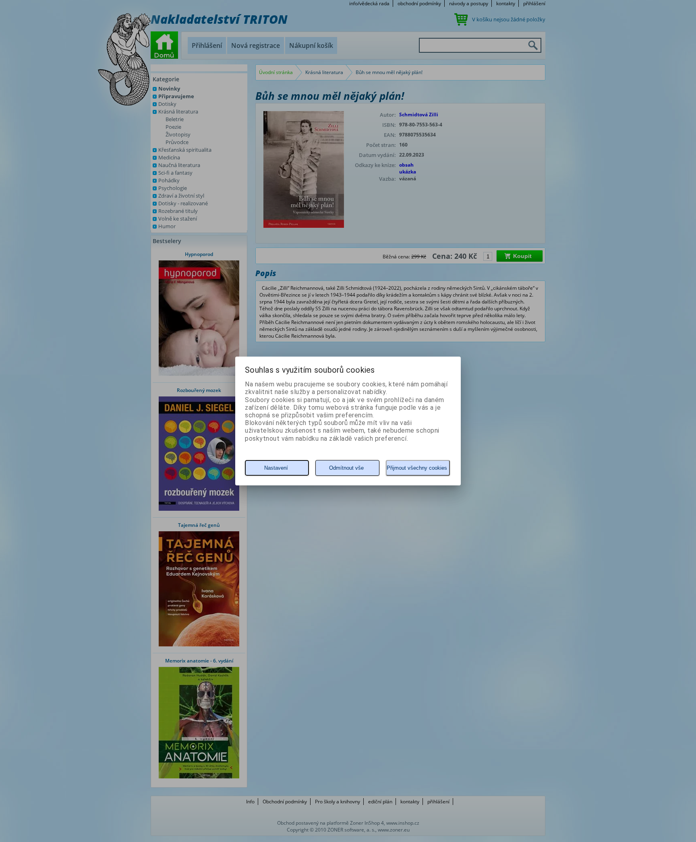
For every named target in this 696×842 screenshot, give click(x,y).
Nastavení (276, 468)
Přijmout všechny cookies (417, 468)
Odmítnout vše (346, 468)
